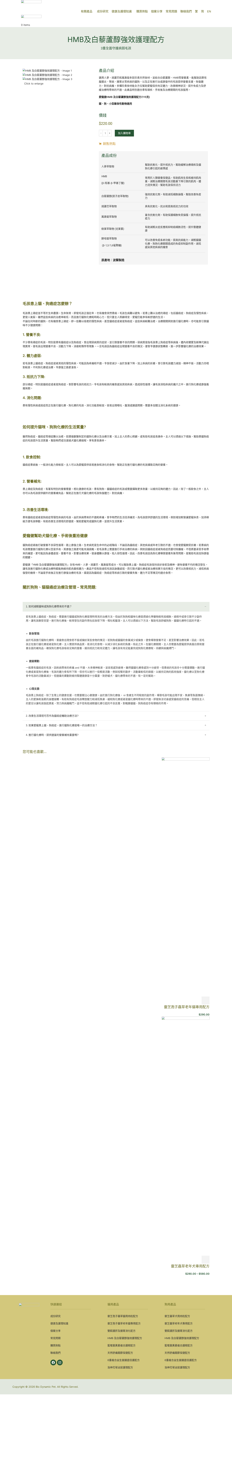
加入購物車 (124, 133)
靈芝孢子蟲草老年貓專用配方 (187, 1007)
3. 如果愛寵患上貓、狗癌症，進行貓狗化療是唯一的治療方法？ (61, 725)
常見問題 (55, 1338)
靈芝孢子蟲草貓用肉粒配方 (122, 1316)
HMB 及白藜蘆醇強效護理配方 (124, 1338)
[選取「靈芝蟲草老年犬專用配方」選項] (206, 1260)
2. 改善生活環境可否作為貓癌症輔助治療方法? (52, 715)
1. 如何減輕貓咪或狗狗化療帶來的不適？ (49, 606)
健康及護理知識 (59, 1323)
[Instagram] (60, 1362)
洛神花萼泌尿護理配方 (120, 1367)
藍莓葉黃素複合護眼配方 (121, 1345)
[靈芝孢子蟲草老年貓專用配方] (186, 876)
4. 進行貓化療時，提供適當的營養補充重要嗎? (52, 735)
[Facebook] (53, 1362)
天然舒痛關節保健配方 (120, 1352)
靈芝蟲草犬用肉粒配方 (177, 1316)
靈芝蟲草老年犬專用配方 (190, 1266)
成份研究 (55, 1316)
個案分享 (55, 1330)
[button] (206, 1000)
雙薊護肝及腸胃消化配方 (121, 1330)
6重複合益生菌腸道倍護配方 (123, 1360)
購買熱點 (55, 1345)
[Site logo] (31, 3)
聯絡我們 (55, 1352)
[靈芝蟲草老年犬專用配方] (186, 1136)
